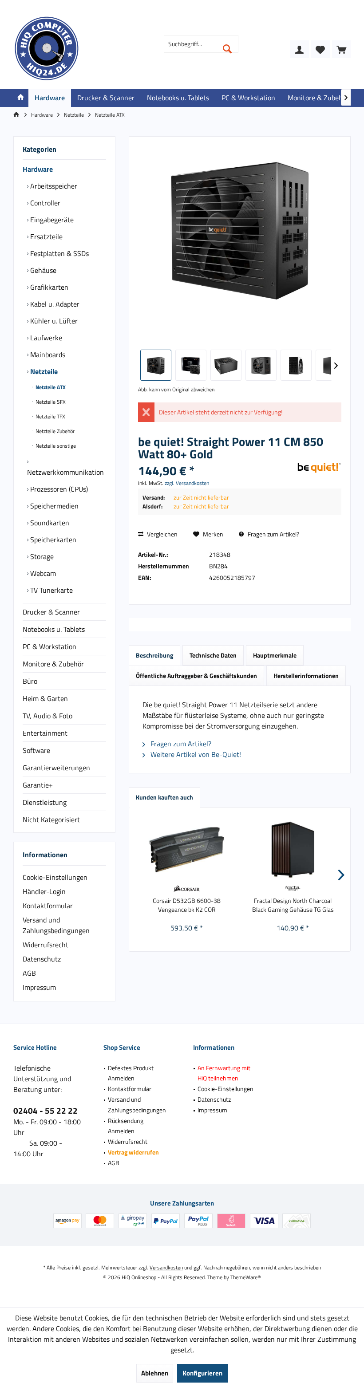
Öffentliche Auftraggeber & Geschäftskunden (196, 675)
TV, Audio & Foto (47, 715)
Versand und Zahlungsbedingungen (56, 925)
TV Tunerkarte (50, 590)
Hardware (38, 169)
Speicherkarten (52, 539)
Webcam (42, 573)
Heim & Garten (45, 698)
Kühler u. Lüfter (53, 320)
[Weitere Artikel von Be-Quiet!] (319, 467)
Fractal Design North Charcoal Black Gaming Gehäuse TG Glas (293, 905)
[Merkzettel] (320, 49)
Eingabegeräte (51, 219)
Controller (44, 202)
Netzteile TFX (49, 416)
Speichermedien (53, 505)
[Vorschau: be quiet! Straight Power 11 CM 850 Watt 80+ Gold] (155, 365)
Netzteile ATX (50, 387)
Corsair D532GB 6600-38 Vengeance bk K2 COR (187, 905)
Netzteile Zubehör (54, 431)
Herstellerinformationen (306, 675)
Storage (41, 556)
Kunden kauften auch (164, 797)
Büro (30, 681)
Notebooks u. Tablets (54, 629)
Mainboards (46, 354)
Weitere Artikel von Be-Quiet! (195, 754)
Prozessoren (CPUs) (58, 489)
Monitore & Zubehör (53, 663)
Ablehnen (154, 1373)
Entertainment (45, 733)
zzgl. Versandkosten (187, 483)
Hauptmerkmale (275, 655)
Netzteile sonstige (55, 445)
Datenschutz (42, 959)
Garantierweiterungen (56, 767)
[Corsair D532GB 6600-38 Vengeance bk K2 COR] (186, 850)
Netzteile (43, 371)
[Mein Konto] (299, 49)
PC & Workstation (49, 646)
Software (36, 750)
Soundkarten (48, 522)
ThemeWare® (245, 1277)
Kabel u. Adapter (53, 304)
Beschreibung (154, 655)
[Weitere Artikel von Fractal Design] (292, 888)
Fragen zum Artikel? (272, 534)
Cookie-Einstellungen (55, 877)
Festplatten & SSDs (58, 253)
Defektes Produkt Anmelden (131, 1073)
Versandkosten (166, 1267)
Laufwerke (45, 337)
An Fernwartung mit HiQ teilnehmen (224, 1073)
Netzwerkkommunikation (65, 472)
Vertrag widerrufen (133, 1152)
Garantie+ (38, 785)
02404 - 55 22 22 (45, 1110)
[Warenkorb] (341, 49)
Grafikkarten (48, 287)
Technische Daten (213, 655)
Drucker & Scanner (51, 612)
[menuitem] (341, 49)
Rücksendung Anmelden (125, 1126)
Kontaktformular (48, 905)
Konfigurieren (202, 1373)
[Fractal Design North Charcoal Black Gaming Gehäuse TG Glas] (292, 850)
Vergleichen (162, 534)
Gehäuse (42, 270)
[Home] (20, 98)
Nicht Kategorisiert (51, 819)
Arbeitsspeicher (52, 186)
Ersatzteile (45, 236)
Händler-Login (44, 891)
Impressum (39, 987)
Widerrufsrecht (45, 944)
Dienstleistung (45, 802)
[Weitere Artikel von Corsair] (186, 888)
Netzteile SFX (50, 402)
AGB (29, 973)
